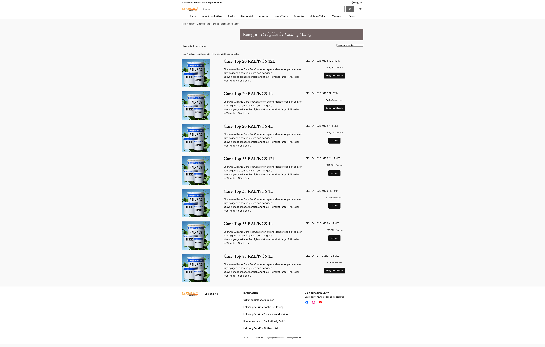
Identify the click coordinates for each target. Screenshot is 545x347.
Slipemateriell (246, 16)
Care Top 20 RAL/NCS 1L (248, 93)
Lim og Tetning (281, 16)
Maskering (264, 16)
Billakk (193, 16)
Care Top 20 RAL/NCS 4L (248, 126)
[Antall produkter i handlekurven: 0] (360, 9)
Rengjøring (299, 16)
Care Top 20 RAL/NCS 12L (249, 61)
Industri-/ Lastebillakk (212, 16)
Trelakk (231, 16)
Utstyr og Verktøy (318, 16)
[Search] (350, 9)
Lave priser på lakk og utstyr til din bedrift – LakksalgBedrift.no (276, 338)
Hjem (184, 24)
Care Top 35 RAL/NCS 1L (248, 191)
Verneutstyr (337, 16)
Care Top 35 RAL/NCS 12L (249, 159)
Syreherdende (203, 24)
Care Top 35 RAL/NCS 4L (248, 224)
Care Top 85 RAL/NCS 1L (248, 256)
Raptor (352, 16)
